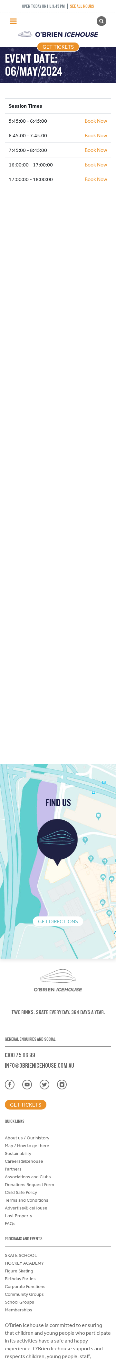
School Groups (19, 1302)
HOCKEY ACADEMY (24, 1263)
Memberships (18, 1310)
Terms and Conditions (26, 1200)
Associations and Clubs (28, 1177)
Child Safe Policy (21, 1192)
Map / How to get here (27, 1145)
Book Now (96, 120)
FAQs (10, 1223)
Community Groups (24, 1294)
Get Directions (58, 921)
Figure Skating (19, 1271)
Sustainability (18, 1153)
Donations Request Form (29, 1184)
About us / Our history (27, 1138)
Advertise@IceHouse (26, 1208)
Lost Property (18, 1216)
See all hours (82, 6)
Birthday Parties (20, 1279)
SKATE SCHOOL (21, 1255)
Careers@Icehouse (24, 1161)
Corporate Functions (25, 1286)
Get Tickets (58, 46)
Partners (13, 1169)
